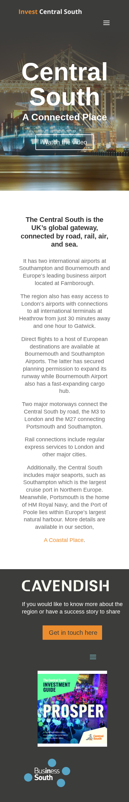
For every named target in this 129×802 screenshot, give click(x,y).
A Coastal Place (64, 540)
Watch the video (64, 142)
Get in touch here (73, 632)
